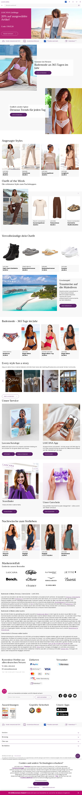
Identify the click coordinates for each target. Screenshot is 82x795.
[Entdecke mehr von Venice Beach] (50, 579)
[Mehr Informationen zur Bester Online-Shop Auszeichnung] (5, 713)
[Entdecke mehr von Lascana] (11, 572)
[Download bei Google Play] (62, 714)
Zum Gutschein (49, 511)
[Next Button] (79, 381)
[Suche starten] (79, 5)
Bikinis (46, 614)
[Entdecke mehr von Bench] (11, 579)
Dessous (68, 597)
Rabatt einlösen (8, 34)
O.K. (36, 784)
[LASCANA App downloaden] (61, 422)
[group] (13, 381)
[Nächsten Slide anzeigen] (78, 193)
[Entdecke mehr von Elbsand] (50, 585)
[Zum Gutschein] (61, 481)
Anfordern (7, 454)
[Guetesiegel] (39, 710)
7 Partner (27, 766)
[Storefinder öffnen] (69, 2)
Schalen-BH (59, 643)
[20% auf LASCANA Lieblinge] (56, 23)
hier (57, 776)
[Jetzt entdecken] (18, 68)
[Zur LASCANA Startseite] (5, 2)
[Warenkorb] (80, 2)
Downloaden (49, 454)
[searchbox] (40, 5)
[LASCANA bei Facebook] (60, 695)
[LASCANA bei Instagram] (65, 695)
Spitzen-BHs (64, 649)
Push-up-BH (51, 643)
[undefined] (78, 160)
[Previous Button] (3, 381)
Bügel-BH (66, 643)
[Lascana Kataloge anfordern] (20, 422)
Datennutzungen (18, 768)
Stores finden (8, 511)
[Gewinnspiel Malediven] (29, 293)
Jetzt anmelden (42, 697)
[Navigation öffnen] (1, 5)
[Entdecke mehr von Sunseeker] (50, 572)
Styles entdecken (22, 454)
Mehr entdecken (9, 396)
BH (32, 604)
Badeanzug (19, 599)
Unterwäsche (76, 597)
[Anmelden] (73, 2)
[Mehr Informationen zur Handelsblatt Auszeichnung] (13, 713)
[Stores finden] (20, 481)
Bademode (40, 614)
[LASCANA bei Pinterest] (70, 695)
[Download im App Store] (61, 709)
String (38, 647)
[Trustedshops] (32, 710)
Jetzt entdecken (41, 73)
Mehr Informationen (49, 787)
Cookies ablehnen (26, 778)
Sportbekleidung (60, 602)
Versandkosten (17, 755)
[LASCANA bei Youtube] (75, 695)
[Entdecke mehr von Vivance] (31, 585)
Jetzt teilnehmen (66, 306)
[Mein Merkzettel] (76, 2)
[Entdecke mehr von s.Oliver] (31, 579)
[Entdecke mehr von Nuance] (70, 579)
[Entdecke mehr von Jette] (70, 572)
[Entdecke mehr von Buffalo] (31, 572)
